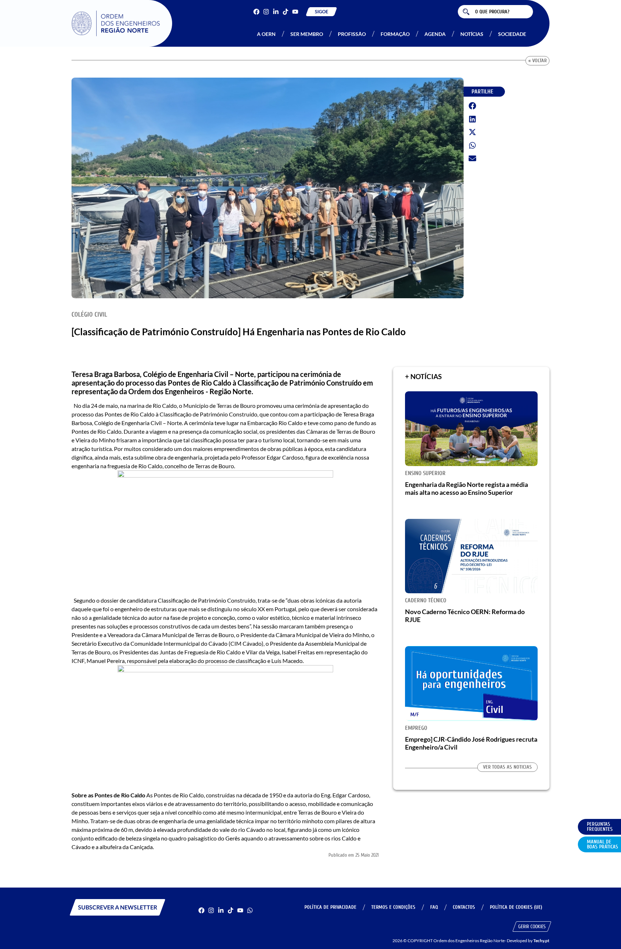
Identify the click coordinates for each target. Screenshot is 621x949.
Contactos (464, 907)
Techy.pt (541, 940)
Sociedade (512, 34)
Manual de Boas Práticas (602, 844)
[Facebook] (256, 12)
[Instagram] (266, 12)
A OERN (266, 34)
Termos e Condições (393, 907)
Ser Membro (306, 34)
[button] (472, 106)
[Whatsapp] (250, 910)
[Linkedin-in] (276, 12)
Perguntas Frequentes (600, 826)
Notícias (471, 34)
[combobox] (495, 12)
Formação (395, 34)
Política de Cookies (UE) (516, 907)
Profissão (352, 34)
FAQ (434, 907)
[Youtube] (295, 12)
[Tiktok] (285, 12)
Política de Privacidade (330, 907)
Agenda (435, 34)
